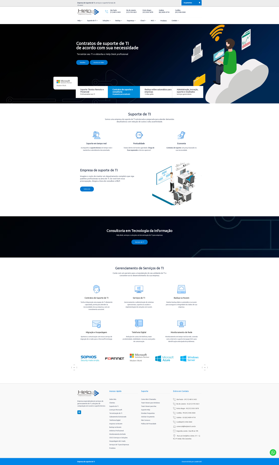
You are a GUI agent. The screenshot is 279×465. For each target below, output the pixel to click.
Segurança (130, 20)
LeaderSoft (198, 461)
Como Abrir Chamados (148, 399)
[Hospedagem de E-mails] (96, 323)
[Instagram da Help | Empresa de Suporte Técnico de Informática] (79, 412)
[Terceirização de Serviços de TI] (96, 289)
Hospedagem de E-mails (117, 441)
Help (79, 20)
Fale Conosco (145, 420)
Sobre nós (87, 189)
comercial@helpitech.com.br (186, 426)
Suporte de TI (91, 20)
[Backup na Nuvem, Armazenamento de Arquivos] (181, 289)
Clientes (112, 403)
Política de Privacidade (148, 424)
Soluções (106, 20)
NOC (152, 20)
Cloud (142, 20)
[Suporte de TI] (171, 184)
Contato (174, 20)
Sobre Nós (112, 399)
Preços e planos (139, 61)
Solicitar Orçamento (148, 417)
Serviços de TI (139, 242)
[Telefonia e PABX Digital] (139, 323)
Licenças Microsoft (115, 410)
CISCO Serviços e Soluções (118, 438)
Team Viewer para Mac (148, 406)
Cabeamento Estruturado (117, 417)
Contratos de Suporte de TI (96, 298)
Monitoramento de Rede (181, 332)
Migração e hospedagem (96, 332)
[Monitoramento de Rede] (181, 323)
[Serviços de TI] (139, 289)
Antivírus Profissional (116, 431)
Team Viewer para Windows (150, 403)
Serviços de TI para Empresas (119, 444)
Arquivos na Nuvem (115, 424)
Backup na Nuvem (181, 298)
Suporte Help (145, 410)
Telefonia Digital (139, 332)
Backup (117, 20)
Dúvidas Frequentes (148, 413)
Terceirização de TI (115, 413)
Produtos (164, 21)
